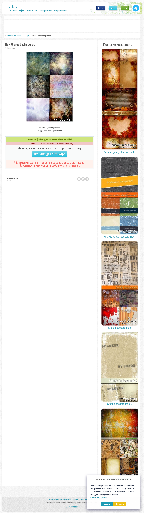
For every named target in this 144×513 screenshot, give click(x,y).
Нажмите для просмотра (49, 154)
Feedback (74, 507)
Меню (113, 8)
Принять (106, 504)
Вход (125, 8)
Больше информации (98, 497)
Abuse (68, 507)
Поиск (101, 8)
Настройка (120, 504)
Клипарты (11, 48)
